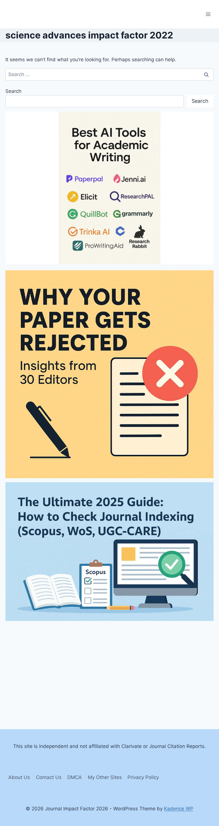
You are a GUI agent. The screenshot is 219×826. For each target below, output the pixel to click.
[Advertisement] (109, 665)
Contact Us (49, 777)
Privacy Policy (143, 777)
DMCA (74, 777)
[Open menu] (208, 14)
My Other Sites (105, 777)
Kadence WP (178, 808)
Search (13, 91)
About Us (19, 777)
